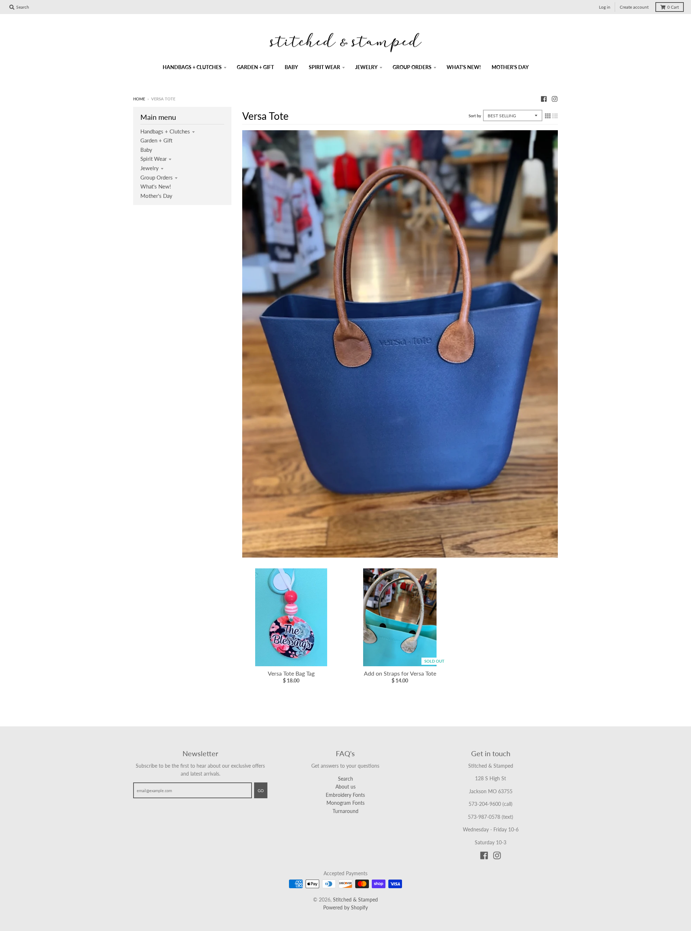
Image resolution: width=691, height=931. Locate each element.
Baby (146, 149)
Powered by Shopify (345, 907)
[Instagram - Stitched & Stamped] (554, 98)
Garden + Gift (156, 140)
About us (345, 787)
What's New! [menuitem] (464, 67)
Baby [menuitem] (291, 67)
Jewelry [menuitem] (366, 67)
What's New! (155, 186)
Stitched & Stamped (355, 899)
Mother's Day (156, 195)
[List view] (555, 115)
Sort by (475, 115)
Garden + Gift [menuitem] (255, 67)
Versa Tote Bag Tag (291, 673)
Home (139, 98)
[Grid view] (548, 115)
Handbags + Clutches (165, 131)
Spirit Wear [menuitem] (324, 67)
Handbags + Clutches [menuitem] (192, 67)
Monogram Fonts (345, 803)
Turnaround (345, 811)
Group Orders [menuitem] (412, 67)
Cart (673, 7)
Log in (604, 7)
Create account (634, 7)
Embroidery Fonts (345, 795)
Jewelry (149, 168)
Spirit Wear (153, 158)
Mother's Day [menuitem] (510, 67)
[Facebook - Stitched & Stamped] (544, 98)
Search (345, 779)
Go (261, 790)
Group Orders (156, 177)
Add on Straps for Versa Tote (400, 673)
